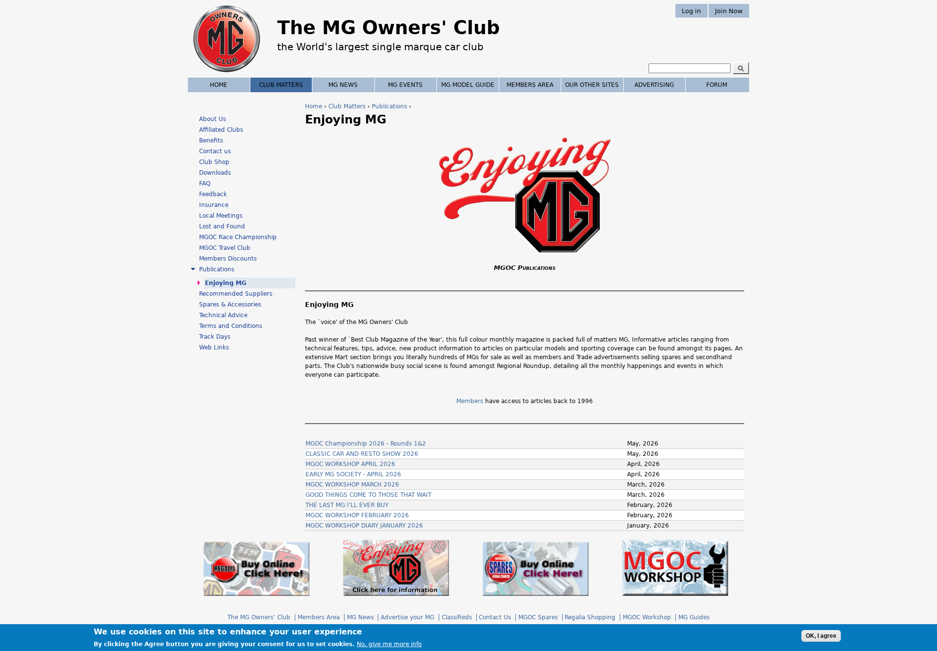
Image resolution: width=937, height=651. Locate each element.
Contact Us (495, 617)
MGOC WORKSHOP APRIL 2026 (350, 464)
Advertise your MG (407, 617)
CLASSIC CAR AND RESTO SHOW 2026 (362, 453)
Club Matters (347, 106)
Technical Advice (223, 315)
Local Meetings (221, 215)
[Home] (226, 73)
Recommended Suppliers (235, 293)
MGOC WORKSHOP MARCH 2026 (352, 484)
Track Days (214, 336)
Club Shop (214, 162)
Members (469, 401)
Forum (716, 84)
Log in (691, 10)
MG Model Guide (467, 84)
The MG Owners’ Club (258, 617)
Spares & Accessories (230, 304)
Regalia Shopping (590, 617)
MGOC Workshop (647, 617)
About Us (212, 119)
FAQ (204, 183)
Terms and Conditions (230, 326)
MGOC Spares (538, 617)
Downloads (215, 172)
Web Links (214, 347)
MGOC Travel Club (224, 247)
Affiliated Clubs (221, 129)
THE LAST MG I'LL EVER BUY (347, 505)
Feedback (213, 194)
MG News (343, 84)
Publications (389, 106)
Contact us (215, 151)
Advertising (654, 84)
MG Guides (694, 617)
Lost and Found (222, 226)
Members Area (530, 84)
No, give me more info (389, 644)
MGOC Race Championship (238, 237)
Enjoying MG (225, 283)
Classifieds (457, 617)
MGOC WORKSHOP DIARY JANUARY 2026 (364, 525)
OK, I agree (821, 635)
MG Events (405, 84)
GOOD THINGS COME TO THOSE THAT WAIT (368, 494)
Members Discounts (228, 258)
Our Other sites (592, 84)
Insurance (213, 205)
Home (313, 106)
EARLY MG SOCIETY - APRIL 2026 (353, 474)
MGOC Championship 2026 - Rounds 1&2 (366, 443)
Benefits (211, 140)
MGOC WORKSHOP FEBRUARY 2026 (357, 515)
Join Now (729, 10)
